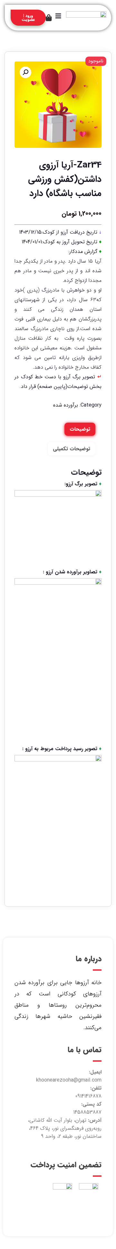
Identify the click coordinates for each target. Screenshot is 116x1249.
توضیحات (80, 429)
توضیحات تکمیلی (71, 449)
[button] (25, 72)
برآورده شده (65, 405)
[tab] (79, 429)
